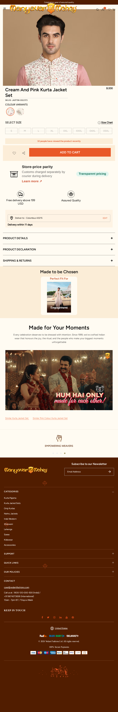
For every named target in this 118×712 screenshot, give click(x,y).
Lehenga (8, 529)
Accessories (10, 545)
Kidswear (8, 539)
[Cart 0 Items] (114, 9)
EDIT (105, 218)
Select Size (13, 122)
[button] (102, 9)
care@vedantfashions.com (16, 587)
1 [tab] (56, 78)
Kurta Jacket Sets (12, 503)
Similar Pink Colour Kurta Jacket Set (50, 418)
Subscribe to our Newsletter (89, 464)
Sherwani (8, 524)
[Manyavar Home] (51, 9)
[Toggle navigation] (5, 9)
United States (61, 628)
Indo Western (10, 519)
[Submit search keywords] (97, 9)
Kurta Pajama (10, 498)
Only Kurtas (9, 508)
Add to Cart (70, 152)
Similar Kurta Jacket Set (17, 418)
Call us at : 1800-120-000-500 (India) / (22, 592)
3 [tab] (61, 78)
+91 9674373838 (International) (19, 596)
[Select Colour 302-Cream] (20, 112)
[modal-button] (59, 173)
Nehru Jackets (11, 513)
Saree (7, 534)
